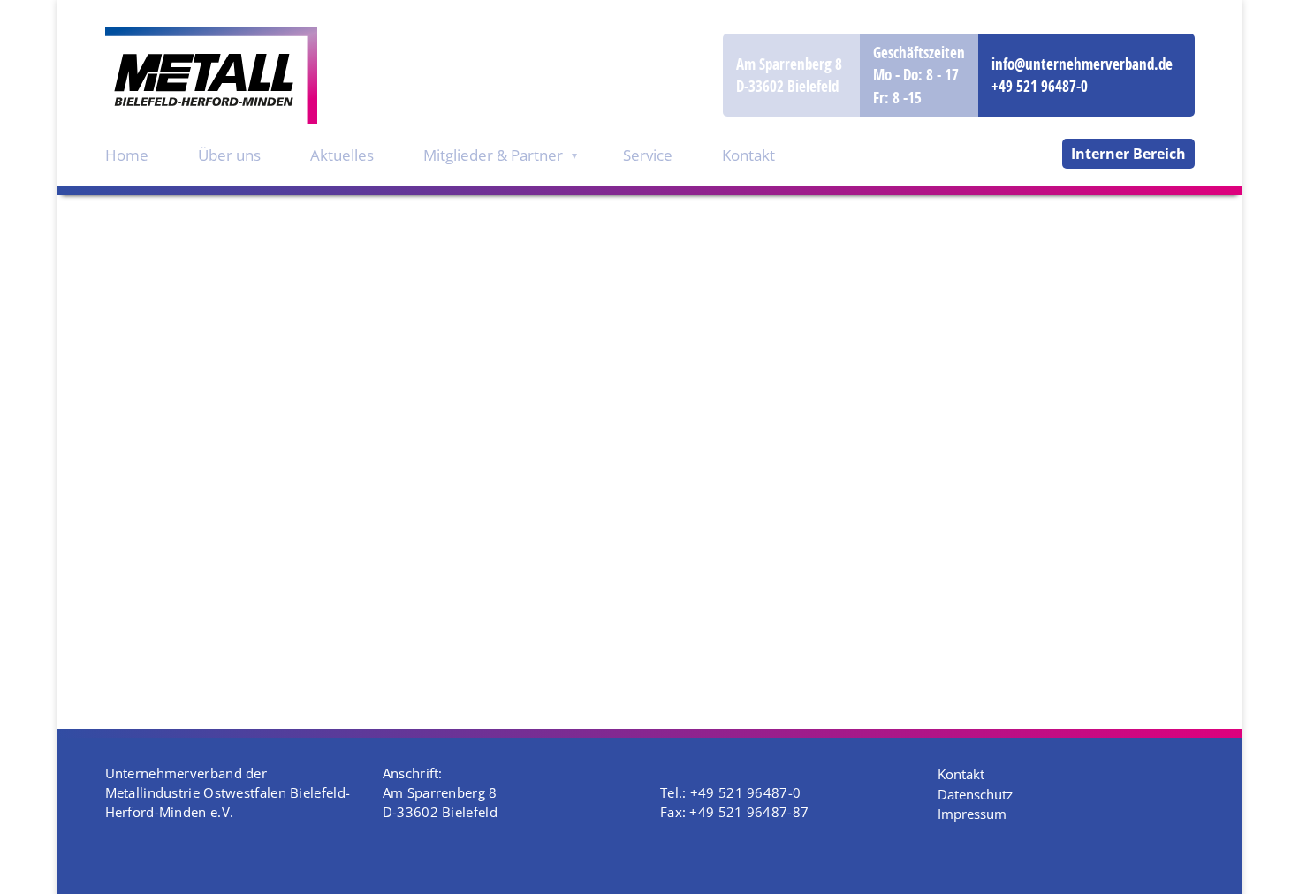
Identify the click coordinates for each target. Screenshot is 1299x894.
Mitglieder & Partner (493, 155)
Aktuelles (342, 155)
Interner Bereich (1128, 153)
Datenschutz (975, 794)
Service (647, 155)
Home (126, 155)
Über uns (229, 155)
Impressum (972, 813)
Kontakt (748, 155)
